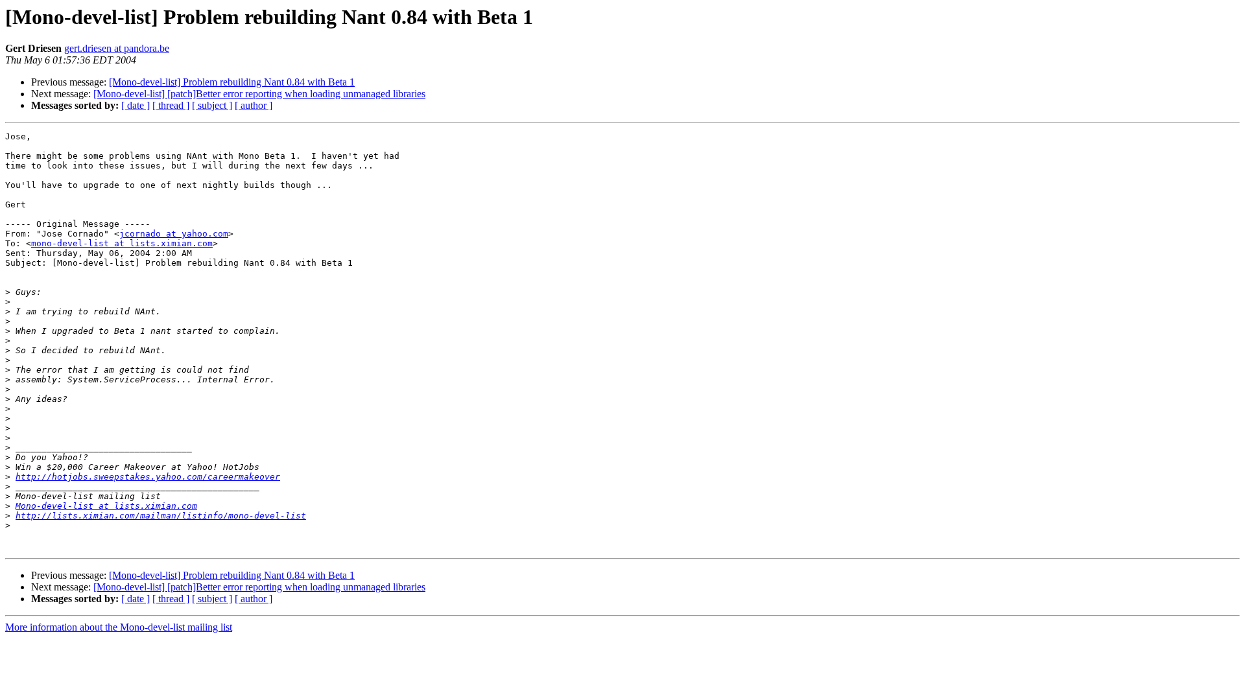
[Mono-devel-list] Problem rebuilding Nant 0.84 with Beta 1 (232, 82)
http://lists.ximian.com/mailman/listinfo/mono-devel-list (161, 515)
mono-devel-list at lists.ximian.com (122, 243)
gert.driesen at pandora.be (116, 48)
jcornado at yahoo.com (173, 234)
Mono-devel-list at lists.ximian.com (106, 506)
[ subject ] (212, 105)
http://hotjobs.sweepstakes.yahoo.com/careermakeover (148, 477)
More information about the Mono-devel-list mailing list (118, 627)
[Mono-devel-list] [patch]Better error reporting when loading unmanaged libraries (259, 93)
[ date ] (135, 105)
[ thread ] (170, 105)
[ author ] (253, 105)
